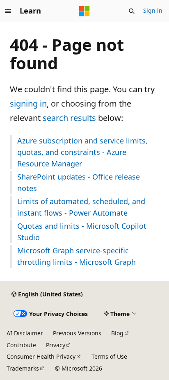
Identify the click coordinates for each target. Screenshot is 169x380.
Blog (117, 333)
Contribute (21, 345)
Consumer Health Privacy (41, 356)
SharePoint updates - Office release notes (78, 182)
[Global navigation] (8, 11)
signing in (28, 103)
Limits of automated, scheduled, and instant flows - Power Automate (81, 207)
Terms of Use (109, 356)
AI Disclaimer (25, 333)
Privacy (55, 345)
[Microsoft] (84, 11)
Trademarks (23, 368)
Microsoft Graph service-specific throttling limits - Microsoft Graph (76, 256)
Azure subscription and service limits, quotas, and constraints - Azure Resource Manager (82, 152)
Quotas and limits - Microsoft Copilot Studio (81, 231)
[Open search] (131, 11)
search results (69, 117)
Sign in (152, 10)
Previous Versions (77, 333)
